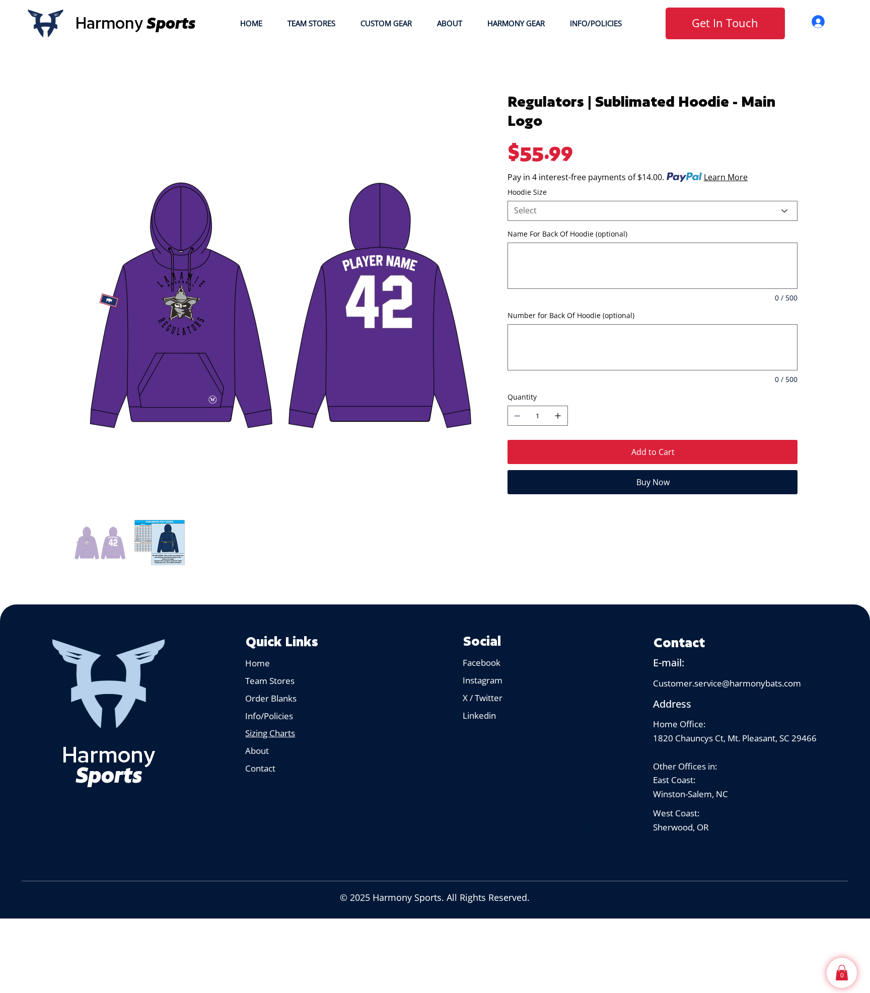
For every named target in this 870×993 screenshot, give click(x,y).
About (258, 750)
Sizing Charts (270, 733)
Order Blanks (271, 698)
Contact (260, 768)
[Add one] (558, 416)
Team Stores (270, 680)
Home (257, 663)
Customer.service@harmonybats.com (727, 683)
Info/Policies (270, 716)
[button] (841, 972)
